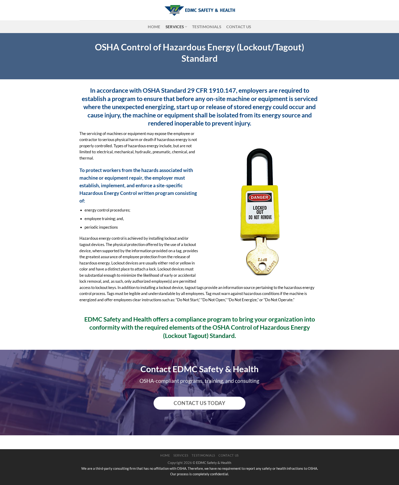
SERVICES (175, 26)
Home (154, 26)
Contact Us (238, 26)
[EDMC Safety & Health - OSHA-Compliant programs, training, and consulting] (199, 10)
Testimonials (206, 26)
